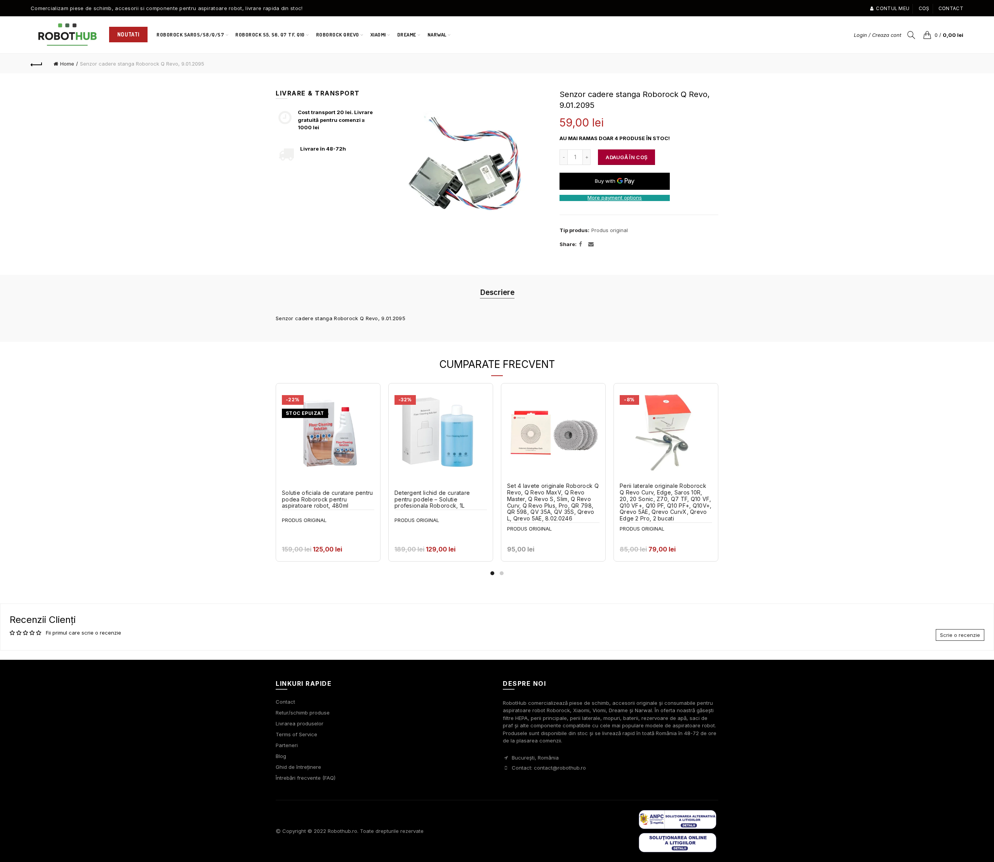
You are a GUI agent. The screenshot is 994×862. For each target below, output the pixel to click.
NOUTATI (128, 34)
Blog (281, 756)
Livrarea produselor (299, 723)
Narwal (439, 31)
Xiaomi (378, 34)
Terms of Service (296, 734)
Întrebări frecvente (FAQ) (305, 778)
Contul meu (892, 8)
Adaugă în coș (626, 157)
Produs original (609, 230)
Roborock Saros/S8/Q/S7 (190, 34)
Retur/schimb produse (303, 712)
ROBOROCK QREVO (337, 34)
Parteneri (287, 745)
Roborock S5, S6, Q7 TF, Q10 (270, 34)
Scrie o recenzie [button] (960, 635)
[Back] (36, 63)
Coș (924, 8)
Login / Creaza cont (877, 35)
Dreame (406, 34)
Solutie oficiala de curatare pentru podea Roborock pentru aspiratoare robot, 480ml (327, 499)
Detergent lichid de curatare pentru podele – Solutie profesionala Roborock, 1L (432, 499)
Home (67, 64)
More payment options (614, 198)
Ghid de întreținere (298, 767)
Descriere (497, 292)
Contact (950, 8)
